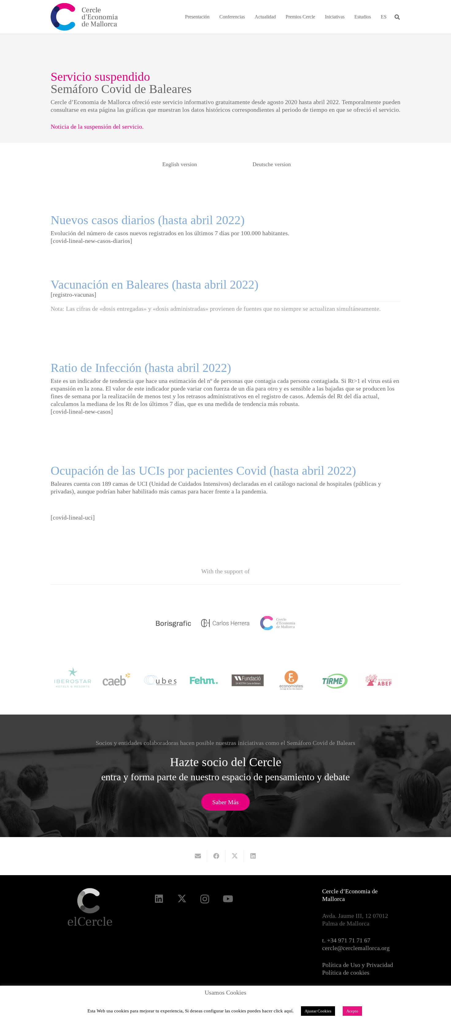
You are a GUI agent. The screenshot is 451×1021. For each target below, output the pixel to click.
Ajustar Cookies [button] (318, 1011)
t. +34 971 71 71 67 (346, 940)
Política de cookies (345, 972)
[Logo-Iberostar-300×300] (73, 680)
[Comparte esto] (216, 856)
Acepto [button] (352, 1011)
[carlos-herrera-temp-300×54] (225, 623)
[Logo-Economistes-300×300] (291, 680)
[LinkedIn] (158, 898)
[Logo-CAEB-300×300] (116, 680)
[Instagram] (204, 898)
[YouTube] (227, 898)
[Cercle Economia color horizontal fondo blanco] (84, 17)
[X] (181, 898)
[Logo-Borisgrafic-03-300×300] (173, 623)
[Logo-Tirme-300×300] (335, 680)
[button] (214, 17)
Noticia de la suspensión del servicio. (97, 126)
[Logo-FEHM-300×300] (204, 680)
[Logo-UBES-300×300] (160, 680)
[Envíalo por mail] (198, 856)
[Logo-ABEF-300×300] (378, 680)
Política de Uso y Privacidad (357, 964)
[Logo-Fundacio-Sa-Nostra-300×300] (247, 680)
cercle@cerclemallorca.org (356, 948)
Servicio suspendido (100, 77)
